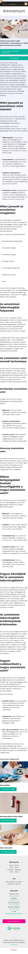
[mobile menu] (26, 4)
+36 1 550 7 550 (14, 896)
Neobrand (14, 944)
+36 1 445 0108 (14, 909)
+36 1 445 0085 (14, 905)
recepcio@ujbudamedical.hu (14, 913)
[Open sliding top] (2, 2)
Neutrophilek (5, 785)
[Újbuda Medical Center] (12, 4)
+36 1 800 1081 (14, 900)
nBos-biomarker (6, 848)
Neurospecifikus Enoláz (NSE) (11, 816)
